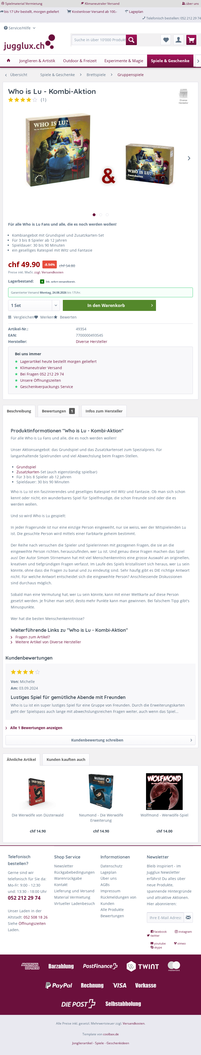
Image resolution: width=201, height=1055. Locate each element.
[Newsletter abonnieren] (188, 917)
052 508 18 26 (36, 917)
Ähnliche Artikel (21, 759)
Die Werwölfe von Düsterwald (38, 815)
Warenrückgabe (68, 878)
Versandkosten (133, 1023)
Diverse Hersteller (91, 341)
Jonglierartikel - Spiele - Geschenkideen (100, 1043)
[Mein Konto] (178, 40)
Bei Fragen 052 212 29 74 (42, 374)
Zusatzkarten (27, 471)
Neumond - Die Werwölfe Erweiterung (101, 818)
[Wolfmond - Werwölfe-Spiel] (164, 791)
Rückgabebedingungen (74, 872)
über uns (192, 3)
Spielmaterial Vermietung (23, 3)
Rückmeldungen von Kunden (118, 900)
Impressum (110, 890)
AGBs (105, 884)
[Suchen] (131, 40)
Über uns (108, 878)
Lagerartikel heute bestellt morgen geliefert (58, 361)
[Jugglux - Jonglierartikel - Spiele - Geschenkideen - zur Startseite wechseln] (29, 42)
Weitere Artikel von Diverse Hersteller (47, 641)
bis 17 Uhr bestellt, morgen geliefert (31, 11)
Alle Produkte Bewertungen (112, 912)
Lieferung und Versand (74, 890)
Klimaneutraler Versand (102, 3)
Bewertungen (57, 411)
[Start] (8, 61)
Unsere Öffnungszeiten (40, 380)
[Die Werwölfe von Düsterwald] (37, 791)
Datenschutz (111, 865)
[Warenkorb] (191, 40)
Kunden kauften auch (66, 759)
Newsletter (63, 865)
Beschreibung (19, 411)
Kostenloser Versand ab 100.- (94, 11)
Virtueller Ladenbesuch (74, 903)
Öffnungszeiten (32, 923)
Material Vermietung (72, 897)
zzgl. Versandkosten (48, 272)
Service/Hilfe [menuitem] (20, 27)
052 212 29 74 (24, 897)
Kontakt (61, 884)
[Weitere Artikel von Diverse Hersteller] (184, 96)
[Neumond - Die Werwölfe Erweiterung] (101, 791)
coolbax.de (111, 1034)
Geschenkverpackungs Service (46, 386)
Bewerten (68, 317)
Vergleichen (23, 317)
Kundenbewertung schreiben (97, 740)
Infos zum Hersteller (104, 411)
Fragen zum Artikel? (32, 636)
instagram (185, 932)
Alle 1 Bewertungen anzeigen (35, 727)
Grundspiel (26, 466)
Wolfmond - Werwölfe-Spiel (164, 815)
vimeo (181, 943)
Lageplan (136, 11)
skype (157, 947)
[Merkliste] (165, 40)
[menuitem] (104, 42)
